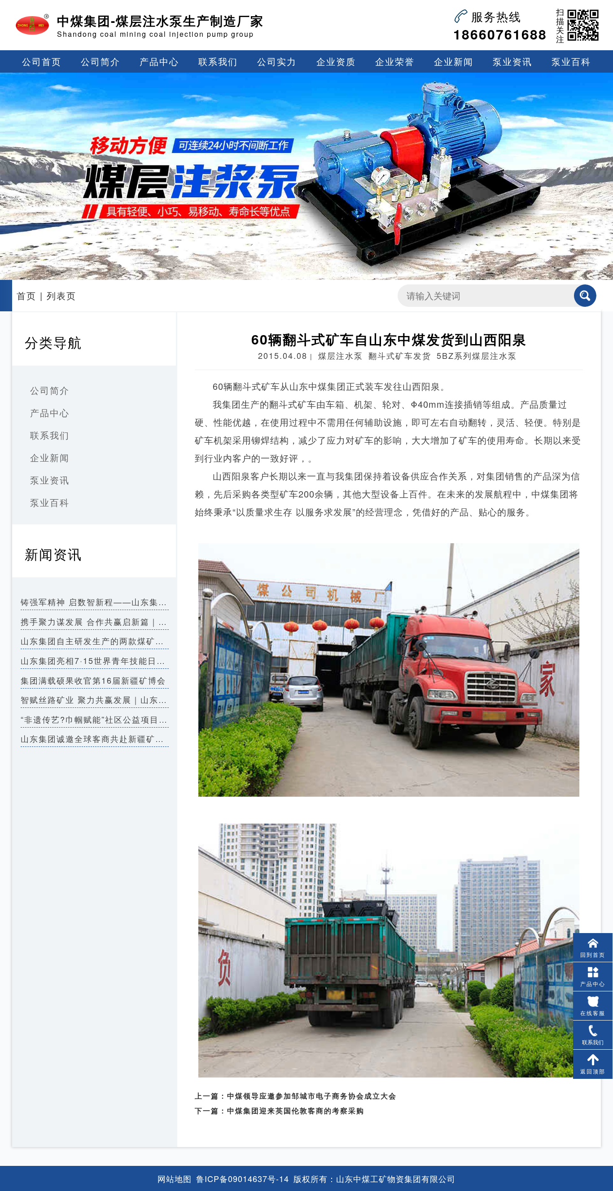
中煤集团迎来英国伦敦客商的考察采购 (295, 1110)
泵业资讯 (512, 61)
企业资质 (336, 61)
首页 (26, 295)
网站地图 (175, 1178)
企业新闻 (453, 61)
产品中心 (159, 61)
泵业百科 (571, 61)
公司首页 (41, 61)
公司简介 (100, 61)
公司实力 (277, 61)
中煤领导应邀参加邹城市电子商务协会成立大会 (312, 1096)
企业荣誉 (395, 61)
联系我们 (218, 61)
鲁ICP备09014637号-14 (242, 1178)
